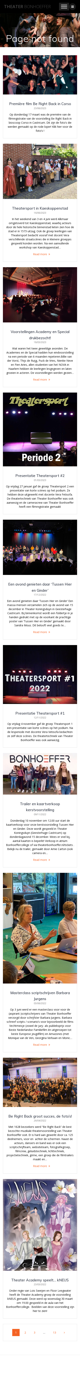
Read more (40, 254)
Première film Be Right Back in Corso (40, 104)
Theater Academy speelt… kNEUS (40, 1280)
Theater (27, 6)
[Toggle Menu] (64, 6)
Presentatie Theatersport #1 (40, 713)
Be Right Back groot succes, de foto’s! (40, 1116)
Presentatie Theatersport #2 (40, 476)
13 (56, 1331)
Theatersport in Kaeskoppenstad (40, 208)
